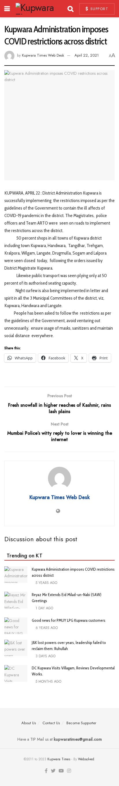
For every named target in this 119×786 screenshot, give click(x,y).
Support (98, 9)
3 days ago (44, 656)
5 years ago (45, 582)
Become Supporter (81, 723)
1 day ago (43, 608)
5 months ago (47, 681)
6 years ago (46, 627)
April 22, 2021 (87, 55)
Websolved (86, 759)
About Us (28, 723)
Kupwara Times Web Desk (43, 55)
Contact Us (51, 723)
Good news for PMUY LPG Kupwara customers (68, 620)
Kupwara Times (58, 759)
